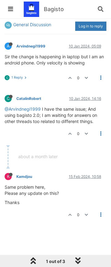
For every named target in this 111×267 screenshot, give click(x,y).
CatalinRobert (28, 98)
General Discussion (32, 24)
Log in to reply (91, 26)
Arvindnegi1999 (30, 46)
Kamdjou (24, 176)
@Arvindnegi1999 (23, 109)
